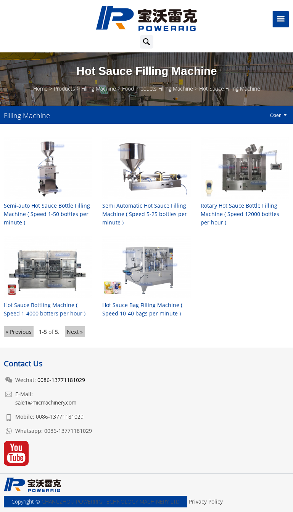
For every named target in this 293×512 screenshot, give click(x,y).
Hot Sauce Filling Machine (229, 88)
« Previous (19, 331)
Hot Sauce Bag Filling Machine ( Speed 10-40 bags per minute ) (142, 309)
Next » (75, 331)
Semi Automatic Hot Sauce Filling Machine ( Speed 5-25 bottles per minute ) (144, 214)
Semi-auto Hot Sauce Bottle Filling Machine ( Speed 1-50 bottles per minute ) (47, 214)
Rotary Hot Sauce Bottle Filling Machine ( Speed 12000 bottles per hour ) (240, 214)
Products (64, 88)
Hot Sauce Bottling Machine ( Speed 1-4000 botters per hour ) (44, 309)
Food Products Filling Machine (157, 88)
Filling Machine (98, 88)
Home (40, 88)
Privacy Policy (206, 501)
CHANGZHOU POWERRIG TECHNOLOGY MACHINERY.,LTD (111, 501)
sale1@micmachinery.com (45, 402)
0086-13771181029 (60, 416)
